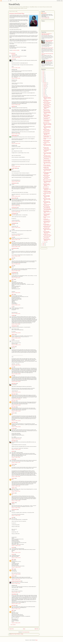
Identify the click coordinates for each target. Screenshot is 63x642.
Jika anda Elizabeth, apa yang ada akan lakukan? (47, 150)
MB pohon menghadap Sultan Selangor (46, 140)
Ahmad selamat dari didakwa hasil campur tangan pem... (47, 239)
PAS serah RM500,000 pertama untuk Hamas (47, 165)
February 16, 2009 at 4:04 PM (16, 67)
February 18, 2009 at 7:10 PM (16, 592)
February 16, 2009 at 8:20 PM (16, 277)
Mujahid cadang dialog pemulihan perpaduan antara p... (47, 113)
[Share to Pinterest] (25, 50)
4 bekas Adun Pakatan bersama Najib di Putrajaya (46, 215)
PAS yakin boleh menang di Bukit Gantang (47, 105)
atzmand (13, 451)
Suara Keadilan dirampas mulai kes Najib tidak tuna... (47, 170)
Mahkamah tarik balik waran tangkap (46, 176)
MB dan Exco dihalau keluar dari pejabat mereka (46, 196)
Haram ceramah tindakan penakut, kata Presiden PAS (47, 153)
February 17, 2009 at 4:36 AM (16, 507)
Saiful (12, 241)
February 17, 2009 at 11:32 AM (16, 557)
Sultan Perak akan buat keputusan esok (46, 205)
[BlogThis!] (22, 50)
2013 (43, 76)
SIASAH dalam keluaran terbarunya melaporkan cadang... (47, 98)
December (45, 82)
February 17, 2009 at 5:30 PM (16, 583)
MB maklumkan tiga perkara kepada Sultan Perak (47, 229)
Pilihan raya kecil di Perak (47, 179)
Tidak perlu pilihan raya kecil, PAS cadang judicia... (46, 222)
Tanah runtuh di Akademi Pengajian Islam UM (49, 41)
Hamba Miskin (14, 383)
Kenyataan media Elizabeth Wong (46, 148)
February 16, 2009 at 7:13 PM (16, 239)
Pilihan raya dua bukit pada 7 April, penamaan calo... (47, 163)
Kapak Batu (13, 106)
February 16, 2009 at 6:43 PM (16, 221)
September (45, 86)
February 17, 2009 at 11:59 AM (16, 574)
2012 (43, 77)
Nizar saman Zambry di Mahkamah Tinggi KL (46, 160)
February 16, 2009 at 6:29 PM (16, 196)
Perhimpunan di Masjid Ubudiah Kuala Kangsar (47, 191)
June (44, 90)
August (44, 88)
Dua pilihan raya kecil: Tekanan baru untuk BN (47, 235)
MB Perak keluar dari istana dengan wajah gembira (46, 202)
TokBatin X (13, 502)
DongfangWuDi (14, 213)
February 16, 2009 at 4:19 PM (16, 143)
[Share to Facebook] (24, 50)
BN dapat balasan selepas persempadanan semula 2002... (47, 173)
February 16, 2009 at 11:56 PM (16, 381)
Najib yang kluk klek (46, 122)
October (44, 85)
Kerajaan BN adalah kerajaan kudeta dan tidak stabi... (46, 185)
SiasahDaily (14, 4)
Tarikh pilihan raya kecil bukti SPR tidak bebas (47, 156)
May (44, 92)
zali (12, 229)
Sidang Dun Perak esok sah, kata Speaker (46, 103)
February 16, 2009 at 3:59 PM (16, 57)
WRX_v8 (13, 279)
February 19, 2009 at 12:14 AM (16, 603)
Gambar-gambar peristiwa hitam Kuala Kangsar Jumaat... (47, 182)
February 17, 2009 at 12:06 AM (16, 420)
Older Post (36, 628)
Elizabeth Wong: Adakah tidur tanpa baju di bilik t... (47, 145)
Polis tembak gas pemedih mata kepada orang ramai (47, 189)
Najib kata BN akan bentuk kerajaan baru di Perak (47, 212)
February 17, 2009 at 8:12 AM (16, 515)
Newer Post (11, 628)
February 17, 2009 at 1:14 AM (16, 462)
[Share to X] (23, 50)
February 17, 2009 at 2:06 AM (16, 476)
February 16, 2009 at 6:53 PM (16, 227)
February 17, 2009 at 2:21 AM (16, 491)
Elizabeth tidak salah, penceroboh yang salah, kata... (46, 134)
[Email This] (21, 50)
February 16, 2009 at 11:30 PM (16, 365)
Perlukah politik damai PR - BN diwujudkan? (47, 120)
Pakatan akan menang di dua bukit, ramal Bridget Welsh (47, 124)
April (44, 93)
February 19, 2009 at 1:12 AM (16, 608)
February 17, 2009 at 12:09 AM (16, 426)
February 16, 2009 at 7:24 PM (16, 246)
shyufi (13, 517)
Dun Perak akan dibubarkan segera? (46, 219)
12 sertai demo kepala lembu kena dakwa (49, 60)
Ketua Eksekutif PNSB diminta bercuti (46, 118)
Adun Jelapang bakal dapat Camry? (46, 178)
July (44, 89)
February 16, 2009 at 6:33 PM (16, 205)
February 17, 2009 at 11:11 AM (16, 545)
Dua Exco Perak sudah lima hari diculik (46, 237)
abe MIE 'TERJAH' (14, 168)
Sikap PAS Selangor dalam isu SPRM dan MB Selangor (46, 115)
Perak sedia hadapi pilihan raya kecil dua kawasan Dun (46, 232)
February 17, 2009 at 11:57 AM (16, 567)
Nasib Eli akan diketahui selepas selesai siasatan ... (47, 107)
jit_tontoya (13, 346)
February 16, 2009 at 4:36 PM (16, 166)
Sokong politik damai (46, 131)
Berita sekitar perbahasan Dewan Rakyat (47, 101)
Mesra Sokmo (14, 422)
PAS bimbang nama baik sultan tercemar (47, 158)
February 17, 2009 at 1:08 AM (16, 457)
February (44, 96)
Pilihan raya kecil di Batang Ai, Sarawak (46, 110)
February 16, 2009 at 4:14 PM (16, 104)
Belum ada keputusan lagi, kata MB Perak (46, 207)
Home (24, 628)
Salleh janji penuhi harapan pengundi (47, 47)
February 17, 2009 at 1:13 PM (16, 579)
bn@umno (13, 464)
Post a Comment (13, 624)
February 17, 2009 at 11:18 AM (16, 552)
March (44, 94)
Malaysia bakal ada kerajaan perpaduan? (47, 130)
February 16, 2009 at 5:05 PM (16, 181)
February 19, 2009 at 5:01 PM (16, 622)
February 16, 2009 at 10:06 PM (16, 332)
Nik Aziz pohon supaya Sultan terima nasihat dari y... (46, 199)
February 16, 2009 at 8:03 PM (16, 270)
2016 (43, 72)
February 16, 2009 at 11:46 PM (16, 373)
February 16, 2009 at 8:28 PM (16, 292)
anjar (12, 237)
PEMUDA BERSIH (14, 135)
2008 (43, 243)
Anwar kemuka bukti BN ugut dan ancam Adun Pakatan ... (47, 127)
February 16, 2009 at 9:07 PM (16, 313)
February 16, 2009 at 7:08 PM (16, 235)
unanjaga (13, 315)
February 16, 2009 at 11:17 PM (16, 344)
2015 (43, 73)
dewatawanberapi (14, 183)
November (45, 84)
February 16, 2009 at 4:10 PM (16, 78)
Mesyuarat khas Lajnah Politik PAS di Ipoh (46, 227)
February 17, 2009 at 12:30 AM (16, 449)
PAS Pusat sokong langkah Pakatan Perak (47, 224)
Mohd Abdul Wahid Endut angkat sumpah (47, 136)
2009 (43, 81)
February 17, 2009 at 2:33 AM (16, 500)
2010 (43, 80)
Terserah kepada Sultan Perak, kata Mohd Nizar (47, 209)
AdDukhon (13, 334)
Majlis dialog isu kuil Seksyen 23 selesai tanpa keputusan (46, 34)
